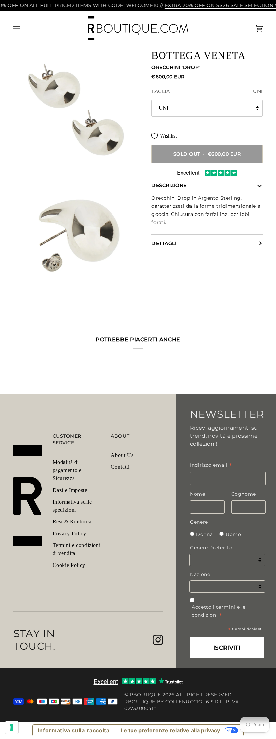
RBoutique (145, 694)
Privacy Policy (70, 533)
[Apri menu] (23, 28)
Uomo (233, 534)
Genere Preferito (211, 548)
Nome (197, 494)
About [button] (120, 436)
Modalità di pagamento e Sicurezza (67, 470)
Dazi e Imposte (70, 490)
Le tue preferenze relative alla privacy (170, 730)
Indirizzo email (211, 465)
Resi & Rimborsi (72, 521)
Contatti (120, 467)
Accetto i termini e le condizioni (219, 611)
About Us (122, 455)
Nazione (200, 574)
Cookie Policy (69, 565)
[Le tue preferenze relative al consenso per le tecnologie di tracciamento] (11, 727)
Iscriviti (226, 647)
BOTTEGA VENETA (198, 55)
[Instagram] (158, 640)
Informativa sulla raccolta (74, 730)
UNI (163, 108)
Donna (204, 534)
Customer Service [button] (67, 439)
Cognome (243, 494)
